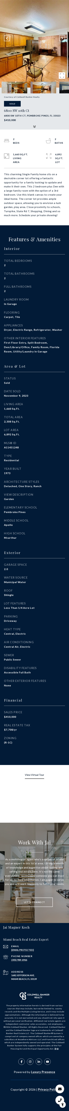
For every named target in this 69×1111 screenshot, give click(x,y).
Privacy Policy (48, 1089)
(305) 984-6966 (19, 959)
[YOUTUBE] (47, 1061)
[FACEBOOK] (21, 1061)
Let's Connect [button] (34, 902)
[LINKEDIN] (39, 1061)
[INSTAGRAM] (30, 1061)
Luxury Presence (43, 1072)
